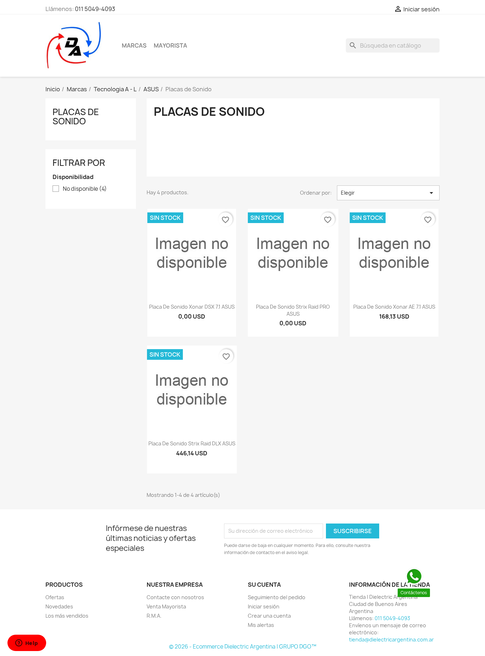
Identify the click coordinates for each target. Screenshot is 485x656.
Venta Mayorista (166, 606)
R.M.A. (154, 615)
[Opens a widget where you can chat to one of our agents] (26, 643)
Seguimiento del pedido (276, 597)
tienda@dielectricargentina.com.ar (391, 639)
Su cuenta (264, 585)
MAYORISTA (170, 45)
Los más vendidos (66, 615)
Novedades (59, 606)
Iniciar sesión (263, 606)
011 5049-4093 (95, 9)
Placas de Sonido (76, 116)
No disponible (85, 189)
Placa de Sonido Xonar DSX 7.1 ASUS (192, 306)
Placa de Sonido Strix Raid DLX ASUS (191, 443)
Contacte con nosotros (175, 597)
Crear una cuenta (269, 615)
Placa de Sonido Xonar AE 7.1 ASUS (394, 306)
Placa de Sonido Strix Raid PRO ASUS (293, 310)
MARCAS (134, 45)
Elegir (388, 193)
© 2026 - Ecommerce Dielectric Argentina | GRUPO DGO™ (242, 646)
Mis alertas (261, 625)
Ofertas (54, 597)
